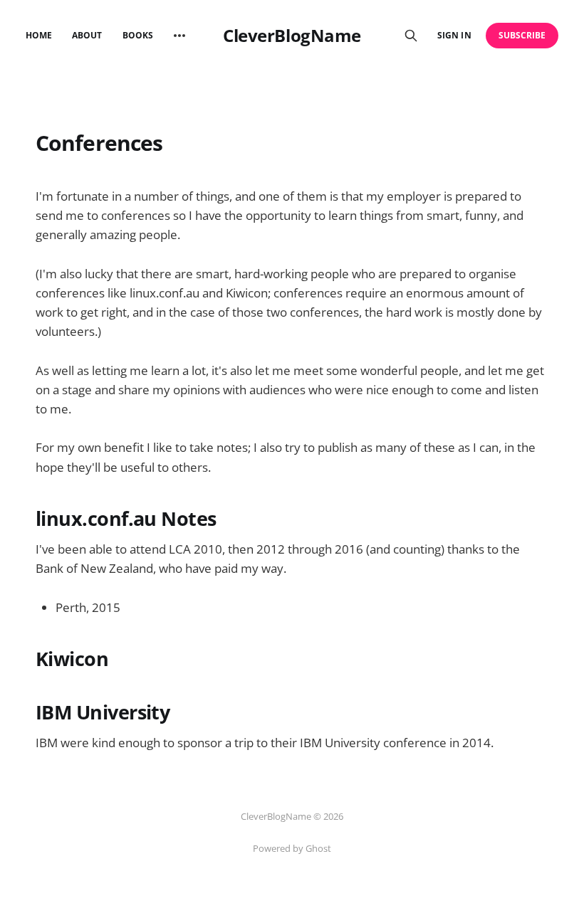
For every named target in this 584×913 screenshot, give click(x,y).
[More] (179, 35)
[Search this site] (411, 35)
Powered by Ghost (292, 848)
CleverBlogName (291, 35)
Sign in (454, 35)
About (87, 35)
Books (137, 35)
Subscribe (522, 35)
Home (39, 35)
